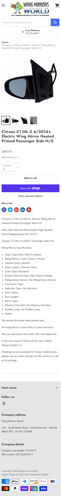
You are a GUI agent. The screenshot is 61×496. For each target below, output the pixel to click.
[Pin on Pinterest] (28, 209)
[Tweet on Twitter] (10, 209)
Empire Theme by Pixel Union (15, 474)
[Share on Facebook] (4, 209)
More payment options (30, 196)
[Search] (55, 22)
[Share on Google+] (16, 209)
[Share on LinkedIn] (22, 209)
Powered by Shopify (39, 474)
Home (5, 42)
